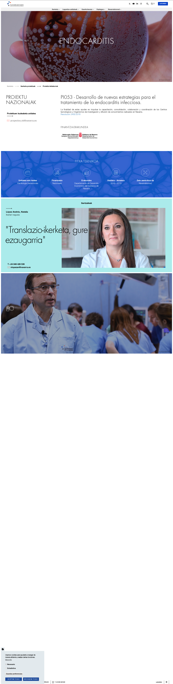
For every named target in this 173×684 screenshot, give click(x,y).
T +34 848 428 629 (60, 682)
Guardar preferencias (14, 674)
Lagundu (162, 3)
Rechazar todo (31, 679)
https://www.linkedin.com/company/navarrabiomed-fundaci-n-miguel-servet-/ (137, 4)
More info (8, 660)
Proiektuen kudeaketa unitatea (21, 114)
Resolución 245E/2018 (70, 114)
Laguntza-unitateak (70, 9)
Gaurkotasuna (87, 9)
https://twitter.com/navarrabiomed (129, 4)
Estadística (11, 668)
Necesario (11, 664)
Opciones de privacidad (3, 649)
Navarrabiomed (114, 9)
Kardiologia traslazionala (27, 183)
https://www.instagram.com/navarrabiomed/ (141, 4)
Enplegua (100, 9)
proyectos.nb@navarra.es (24, 121)
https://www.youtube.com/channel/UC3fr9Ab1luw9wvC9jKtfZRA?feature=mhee (133, 4)
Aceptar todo (14, 679)
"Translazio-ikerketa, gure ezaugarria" (46, 235)
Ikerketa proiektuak (28, 86)
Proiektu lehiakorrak (50, 86)
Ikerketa (55, 9)
